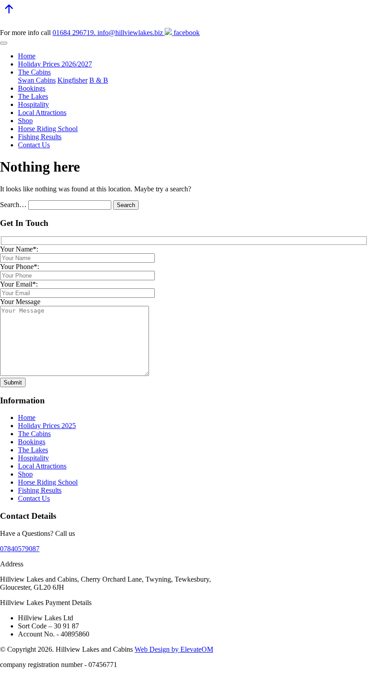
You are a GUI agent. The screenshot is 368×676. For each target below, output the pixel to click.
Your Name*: (19, 249)
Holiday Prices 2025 (47, 425)
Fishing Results (39, 137)
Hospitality (33, 104)
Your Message (20, 301)
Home (26, 56)
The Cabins (34, 72)
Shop (25, 120)
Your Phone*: (19, 266)
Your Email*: (19, 284)
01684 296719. (74, 32)
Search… (13, 204)
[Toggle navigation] (3, 43)
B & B (98, 80)
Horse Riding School (48, 129)
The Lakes (33, 96)
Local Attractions (42, 112)
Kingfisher (72, 80)
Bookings (31, 88)
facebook (186, 32)
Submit (13, 382)
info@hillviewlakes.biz (129, 32)
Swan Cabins (37, 80)
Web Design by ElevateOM (174, 649)
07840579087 (19, 548)
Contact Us (34, 145)
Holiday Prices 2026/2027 (55, 64)
